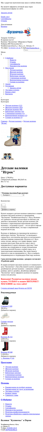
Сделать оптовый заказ (9, 288)
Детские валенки (11, 367)
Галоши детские (7, 321)
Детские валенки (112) (13, 105)
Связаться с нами (11, 395)
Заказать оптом (6, 13)
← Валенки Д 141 (7, 358)
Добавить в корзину (8, 310)
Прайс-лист (5, 17)
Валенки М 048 (6, 352)
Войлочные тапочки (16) (14, 111)
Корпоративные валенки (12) (16, 115)
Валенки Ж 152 (6, 337)
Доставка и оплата (12, 391)
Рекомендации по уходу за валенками (19, 389)
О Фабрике (6, 399)
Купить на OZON (25, 288)
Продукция (6, 362)
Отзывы (4, 21)
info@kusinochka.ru (32, 48)
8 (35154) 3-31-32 (14, 48)
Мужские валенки (12, 371)
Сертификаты (6, 19)
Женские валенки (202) (14, 107)
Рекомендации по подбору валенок (18, 387)
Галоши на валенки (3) (13, 117)
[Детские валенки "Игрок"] (13, 149)
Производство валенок (13, 410)
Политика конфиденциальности (17, 412)
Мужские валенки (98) (13, 109)
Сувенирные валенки (13, 375)
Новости (8, 404)
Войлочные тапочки (13, 373)
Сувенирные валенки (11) (15, 113)
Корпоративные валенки (14, 377)
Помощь (5, 383)
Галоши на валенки (12, 379)
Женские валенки (12, 369)
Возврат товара (11, 393)
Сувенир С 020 (6, 306)
